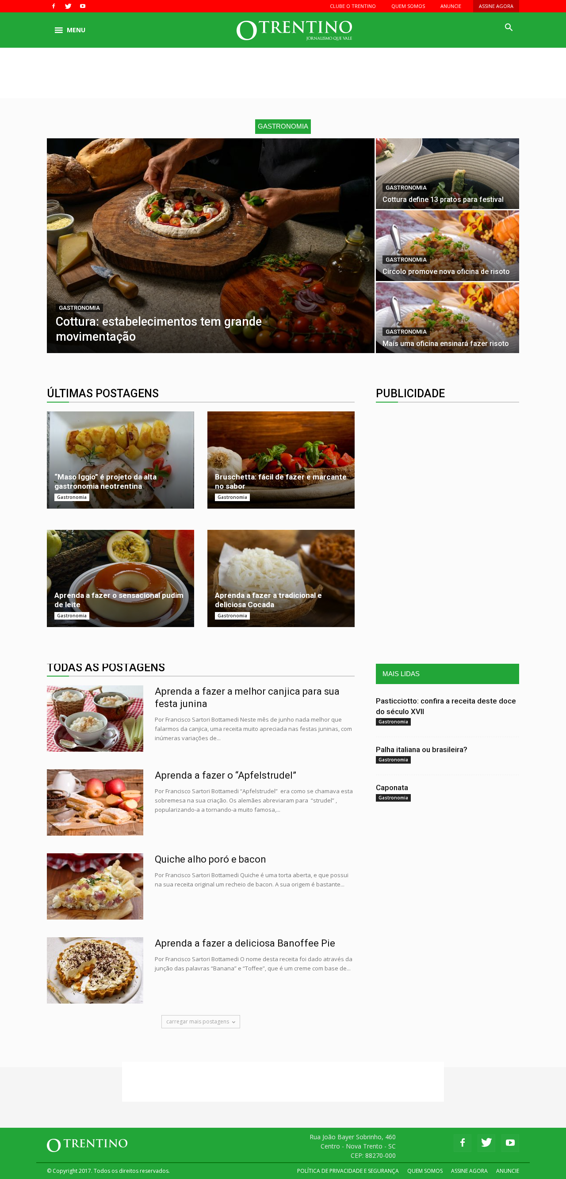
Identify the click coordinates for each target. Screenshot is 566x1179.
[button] (508, 27)
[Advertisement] (283, 78)
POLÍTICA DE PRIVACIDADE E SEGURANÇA (348, 1171)
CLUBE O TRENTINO (353, 6)
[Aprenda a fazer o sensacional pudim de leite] (120, 578)
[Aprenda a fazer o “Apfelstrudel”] (95, 802)
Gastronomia (79, 307)
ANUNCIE (450, 6)
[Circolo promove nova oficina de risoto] (447, 245)
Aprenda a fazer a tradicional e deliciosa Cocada (268, 600)
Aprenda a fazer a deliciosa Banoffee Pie (245, 943)
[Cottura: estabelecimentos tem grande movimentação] (211, 245)
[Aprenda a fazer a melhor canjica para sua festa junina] (95, 718)
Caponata (392, 787)
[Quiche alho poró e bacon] (95, 886)
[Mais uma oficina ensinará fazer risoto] (447, 317)
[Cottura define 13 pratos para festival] (447, 173)
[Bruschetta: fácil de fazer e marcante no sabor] (281, 460)
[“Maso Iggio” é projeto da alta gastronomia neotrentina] (120, 460)
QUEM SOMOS (408, 6)
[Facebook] (53, 6)
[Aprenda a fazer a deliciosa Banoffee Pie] (95, 970)
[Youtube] (82, 6)
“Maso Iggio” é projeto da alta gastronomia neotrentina (105, 481)
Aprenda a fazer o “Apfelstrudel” (225, 775)
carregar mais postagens (197, 1021)
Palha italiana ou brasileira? (421, 749)
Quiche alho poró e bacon (210, 859)
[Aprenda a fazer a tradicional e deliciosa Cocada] (281, 578)
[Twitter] (68, 6)
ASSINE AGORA (496, 6)
